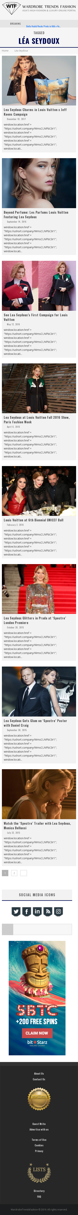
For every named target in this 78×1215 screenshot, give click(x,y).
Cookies (39, 1145)
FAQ (39, 1196)
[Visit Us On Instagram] (58, 916)
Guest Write (39, 1124)
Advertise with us (39, 1129)
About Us (39, 1073)
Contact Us (39, 1079)
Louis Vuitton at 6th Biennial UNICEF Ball (33, 520)
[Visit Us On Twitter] (16, 916)
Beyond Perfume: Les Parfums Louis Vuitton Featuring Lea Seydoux (36, 214)
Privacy (39, 1151)
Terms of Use (39, 1140)
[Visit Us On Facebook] (26, 916)
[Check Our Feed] (47, 916)
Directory (39, 1191)
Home (5, 50)
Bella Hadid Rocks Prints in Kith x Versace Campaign (50, 23)
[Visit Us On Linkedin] (37, 916)
